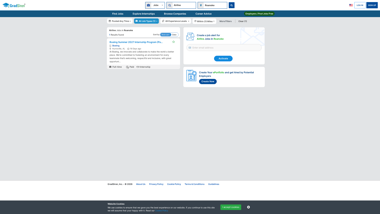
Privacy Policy (156, 184)
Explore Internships (144, 13)
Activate (223, 58)
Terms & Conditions (195, 184)
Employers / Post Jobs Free (259, 13)
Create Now (207, 81)
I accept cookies (230, 207)
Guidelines (213, 184)
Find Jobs (117, 13)
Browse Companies (175, 13)
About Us (140, 184)
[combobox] (155, 5)
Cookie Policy (161, 210)
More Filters (226, 21)
